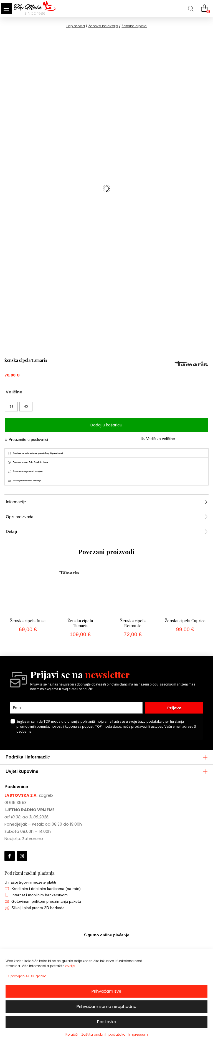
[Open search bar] (191, 8)
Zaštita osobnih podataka (103, 1034)
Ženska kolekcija (103, 26)
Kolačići (71, 1034)
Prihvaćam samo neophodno (106, 1006)
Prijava (174, 707)
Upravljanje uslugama (27, 976)
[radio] (11, 406)
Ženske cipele (134, 26)
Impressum (138, 1034)
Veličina (14, 392)
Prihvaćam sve (106, 991)
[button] (6, 8)
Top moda (75, 26)
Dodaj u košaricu (106, 425)
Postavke (106, 1022)
